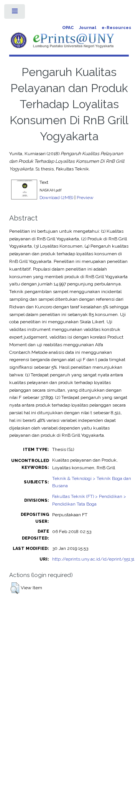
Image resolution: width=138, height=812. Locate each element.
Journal (87, 27)
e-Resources (116, 27)
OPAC (68, 27)
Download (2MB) (56, 197)
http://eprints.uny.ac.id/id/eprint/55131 (93, 559)
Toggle (15, 13)
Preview (85, 197)
